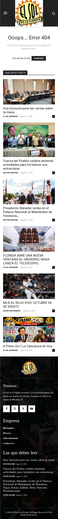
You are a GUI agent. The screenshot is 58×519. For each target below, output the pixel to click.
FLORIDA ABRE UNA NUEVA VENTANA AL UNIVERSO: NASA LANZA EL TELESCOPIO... (26, 259)
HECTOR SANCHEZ (10, 172)
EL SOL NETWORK (10, 116)
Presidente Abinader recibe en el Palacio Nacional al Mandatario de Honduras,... (27, 212)
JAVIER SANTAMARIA (12, 311)
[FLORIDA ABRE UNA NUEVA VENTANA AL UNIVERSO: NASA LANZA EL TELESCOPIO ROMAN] (29, 238)
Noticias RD (9, 476)
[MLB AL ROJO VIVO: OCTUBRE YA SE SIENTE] (29, 286)
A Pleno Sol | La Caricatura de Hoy (27, 346)
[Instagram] (14, 408)
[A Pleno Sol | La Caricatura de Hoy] (29, 329)
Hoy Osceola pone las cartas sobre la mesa (28, 459)
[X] (23, 408)
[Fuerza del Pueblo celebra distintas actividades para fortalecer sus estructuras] (29, 140)
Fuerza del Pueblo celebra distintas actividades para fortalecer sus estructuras (28, 164)
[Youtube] (31, 408)
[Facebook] (6, 408)
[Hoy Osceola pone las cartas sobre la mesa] (29, 92)
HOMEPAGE (39, 58)
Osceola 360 (9, 464)
